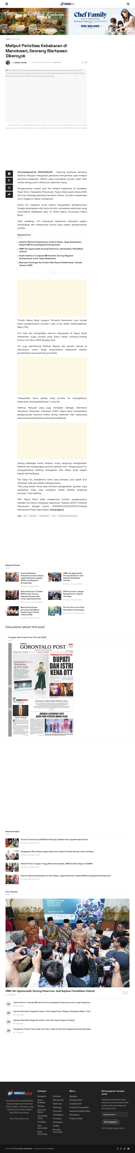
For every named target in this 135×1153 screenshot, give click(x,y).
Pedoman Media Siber (79, 1111)
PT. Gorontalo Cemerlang (22, 1149)
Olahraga (57, 1107)
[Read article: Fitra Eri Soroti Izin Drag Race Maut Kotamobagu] (54, 611)
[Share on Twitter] (9, 181)
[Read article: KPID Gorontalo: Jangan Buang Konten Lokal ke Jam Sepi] (54, 595)
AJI (25, 516)
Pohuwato (57, 1122)
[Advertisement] (46, 152)
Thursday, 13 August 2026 (74, 613)
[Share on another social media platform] (9, 195)
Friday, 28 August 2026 (31, 586)
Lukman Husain (20, 62)
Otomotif (57, 1111)
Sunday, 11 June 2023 (40, 62)
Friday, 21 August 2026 (73, 600)
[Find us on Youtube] (128, 1148)
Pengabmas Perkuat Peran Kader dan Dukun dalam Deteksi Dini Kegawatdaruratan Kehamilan (52, 1029)
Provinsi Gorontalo (58, 1130)
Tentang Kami (75, 1100)
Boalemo (42, 1096)
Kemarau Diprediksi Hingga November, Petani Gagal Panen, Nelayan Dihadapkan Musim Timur (52, 1011)
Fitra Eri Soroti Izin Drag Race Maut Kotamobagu (73, 608)
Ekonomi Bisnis (42, 1111)
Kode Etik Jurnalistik (79, 1107)
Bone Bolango (41, 1101)
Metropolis (58, 1100)
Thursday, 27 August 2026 (32, 602)
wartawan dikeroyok (68, 516)
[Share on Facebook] (9, 174)
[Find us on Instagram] (121, 1148)
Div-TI (51, 1149)
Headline (42, 1122)
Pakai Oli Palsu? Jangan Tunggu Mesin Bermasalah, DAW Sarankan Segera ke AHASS (57, 864)
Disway (41, 1106)
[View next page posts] (54, 272)
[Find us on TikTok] (125, 1148)
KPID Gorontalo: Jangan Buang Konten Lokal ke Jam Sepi (73, 593)
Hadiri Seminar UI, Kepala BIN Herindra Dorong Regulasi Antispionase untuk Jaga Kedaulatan (31, 595)
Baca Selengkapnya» (19, 1118)
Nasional (16, 39)
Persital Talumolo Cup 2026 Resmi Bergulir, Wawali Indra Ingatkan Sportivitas (54, 839)
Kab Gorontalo (42, 1126)
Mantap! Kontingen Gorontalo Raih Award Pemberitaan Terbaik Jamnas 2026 (30, 611)
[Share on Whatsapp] (9, 188)
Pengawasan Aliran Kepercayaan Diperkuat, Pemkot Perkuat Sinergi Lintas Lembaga (57, 851)
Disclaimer (74, 1115)
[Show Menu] (7, 4)
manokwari (44, 516)
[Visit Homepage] (67, 4)
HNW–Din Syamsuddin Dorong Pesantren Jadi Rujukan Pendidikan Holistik (73, 577)
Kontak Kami (75, 1104)
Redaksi (73, 1096)
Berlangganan (110, 1122)
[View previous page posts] (50, 272)
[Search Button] (128, 4)
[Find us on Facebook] (117, 1148)
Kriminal (57, 1096)
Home (8, 39)
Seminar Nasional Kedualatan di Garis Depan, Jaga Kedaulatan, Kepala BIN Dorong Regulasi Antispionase (32, 578)
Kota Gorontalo (42, 1133)
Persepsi (57, 1118)
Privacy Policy (75, 1118)
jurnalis (33, 516)
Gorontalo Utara (42, 1117)
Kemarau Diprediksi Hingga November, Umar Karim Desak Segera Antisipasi (44, 1020)
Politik (56, 1126)
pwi (54, 516)
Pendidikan (58, 1115)
